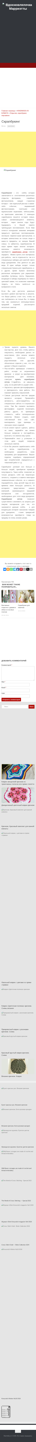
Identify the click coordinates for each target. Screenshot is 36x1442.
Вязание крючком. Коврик (12, 1076)
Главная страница (8, 111)
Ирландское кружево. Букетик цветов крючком (18, 1147)
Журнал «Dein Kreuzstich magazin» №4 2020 (17, 1222)
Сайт (3, 693)
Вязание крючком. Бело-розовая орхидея (16, 1126)
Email (4, 687)
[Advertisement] (18, 41)
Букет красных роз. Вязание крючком (14, 1105)
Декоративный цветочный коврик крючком (18, 805)
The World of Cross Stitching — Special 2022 (16, 1201)
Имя (3, 682)
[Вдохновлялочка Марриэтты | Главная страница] (18, 7)
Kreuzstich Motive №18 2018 (11, 1398)
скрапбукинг (11, 126)
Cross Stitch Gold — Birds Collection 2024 (15, 1245)
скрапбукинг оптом (19, 252)
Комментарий (7, 665)
